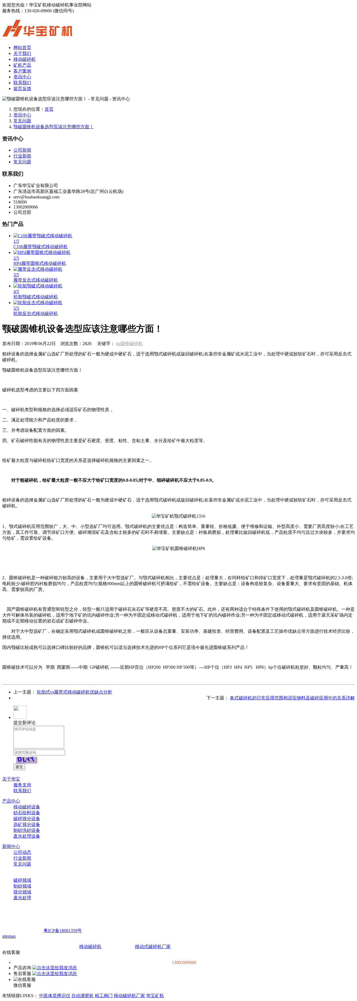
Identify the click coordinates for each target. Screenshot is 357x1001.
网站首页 (22, 47)
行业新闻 (22, 156)
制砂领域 (22, 886)
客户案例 (22, 71)
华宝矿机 (155, 995)
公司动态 (22, 852)
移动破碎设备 (26, 806)
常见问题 (22, 120)
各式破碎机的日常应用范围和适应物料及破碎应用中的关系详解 (292, 697)
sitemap (9, 936)
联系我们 (22, 82)
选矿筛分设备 (26, 824)
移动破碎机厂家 (129, 995)
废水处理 (22, 897)
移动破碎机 (24, 59)
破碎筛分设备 (26, 818)
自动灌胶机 (82, 995)
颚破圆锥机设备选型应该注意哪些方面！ (53, 126)
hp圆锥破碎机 (129, 343)
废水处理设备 (26, 836)
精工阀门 (104, 995)
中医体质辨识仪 (54, 995)
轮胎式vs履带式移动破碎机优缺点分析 (74, 692)
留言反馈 (22, 88)
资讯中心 (22, 76)
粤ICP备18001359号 (63, 930)
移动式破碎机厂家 (153, 946)
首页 (49, 109)
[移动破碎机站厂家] (37, 33)
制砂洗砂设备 (26, 830)
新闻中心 (11, 846)
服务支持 (22, 784)
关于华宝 (11, 779)
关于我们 (22, 53)
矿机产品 (22, 65)
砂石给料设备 (26, 812)
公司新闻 (22, 150)
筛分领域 (22, 891)
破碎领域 (22, 880)
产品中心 (11, 801)
